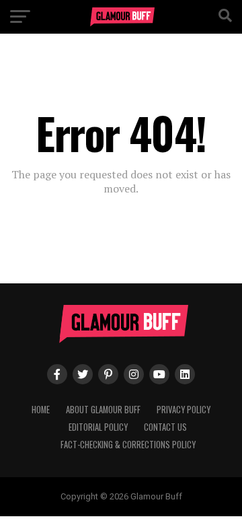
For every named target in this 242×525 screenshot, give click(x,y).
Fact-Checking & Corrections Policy (128, 444)
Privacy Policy (183, 409)
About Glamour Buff (103, 409)
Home (41, 409)
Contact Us (165, 427)
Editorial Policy (98, 427)
